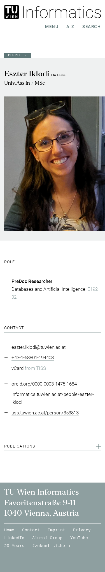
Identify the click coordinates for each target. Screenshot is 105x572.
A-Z (70, 26)
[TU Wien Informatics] (61, 12)
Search (91, 26)
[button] (52, 447)
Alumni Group (47, 537)
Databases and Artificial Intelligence (48, 289)
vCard (17, 368)
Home (9, 529)
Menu (52, 26)
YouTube (79, 537)
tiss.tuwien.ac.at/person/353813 (45, 413)
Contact (31, 529)
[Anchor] (17, 262)
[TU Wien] (12, 12)
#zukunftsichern (51, 545)
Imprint (56, 529)
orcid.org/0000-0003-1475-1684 (44, 384)
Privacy (82, 529)
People (14, 55)
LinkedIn (14, 537)
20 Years (14, 545)
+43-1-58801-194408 (32, 357)
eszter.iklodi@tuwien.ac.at (38, 347)
